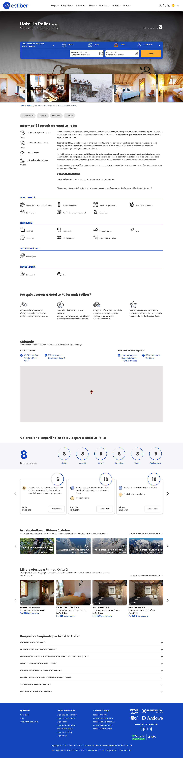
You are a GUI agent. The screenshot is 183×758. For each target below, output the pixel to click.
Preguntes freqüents (29, 722)
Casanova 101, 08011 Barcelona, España (99, 745)
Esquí (54, 5)
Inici (22, 105)
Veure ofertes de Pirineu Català (144, 575)
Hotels (115, 5)
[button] (91, 392)
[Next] (159, 45)
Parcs (92, 5)
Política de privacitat (70, 750)
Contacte (24, 715)
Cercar (151, 53)
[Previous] (54, 45)
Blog (22, 718)
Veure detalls (56, 509)
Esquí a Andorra (100, 715)
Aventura (103, 5)
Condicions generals (107, 750)
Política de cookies (89, 750)
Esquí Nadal (62, 722)
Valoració (56, 115)
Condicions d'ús (124, 750)
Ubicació (42, 115)
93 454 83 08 (126, 745)
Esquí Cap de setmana (67, 715)
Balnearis (80, 5)
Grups (126, 5)
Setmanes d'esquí (64, 729)
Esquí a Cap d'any (64, 732)
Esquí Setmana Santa (66, 725)
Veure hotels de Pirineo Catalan (144, 533)
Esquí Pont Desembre (66, 718)
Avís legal (56, 750)
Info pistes (66, 5)
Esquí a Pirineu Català (102, 725)
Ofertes (69, 115)
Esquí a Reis (62, 736)
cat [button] (177, 5)
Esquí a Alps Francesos (103, 718)
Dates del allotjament (79, 52)
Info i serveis (28, 115)
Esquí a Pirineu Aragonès (103, 722)
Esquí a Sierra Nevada (102, 729)
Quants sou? (111, 52)
